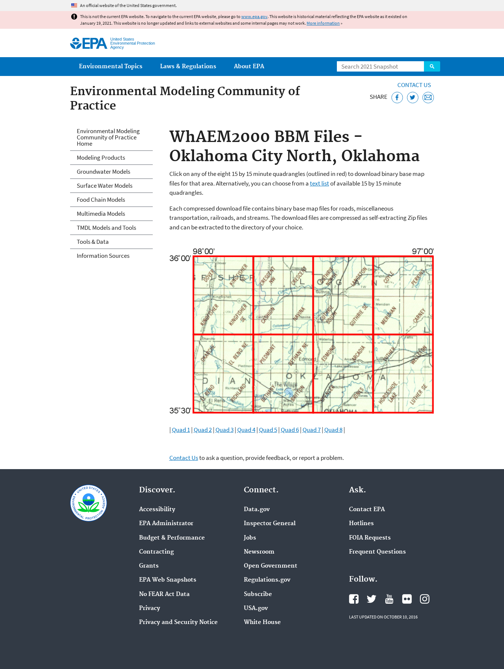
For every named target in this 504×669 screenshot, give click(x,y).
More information (323, 23)
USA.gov (256, 608)
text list (319, 183)
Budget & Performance (172, 538)
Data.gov (257, 509)
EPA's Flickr (407, 599)
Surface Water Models (104, 185)
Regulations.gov (267, 580)
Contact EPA (367, 509)
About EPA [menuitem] (249, 66)
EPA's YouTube (389, 599)
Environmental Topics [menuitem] (110, 66)
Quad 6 (290, 430)
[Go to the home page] (88, 43)
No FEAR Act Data (164, 594)
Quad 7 (312, 430)
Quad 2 (203, 430)
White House (262, 622)
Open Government (270, 566)
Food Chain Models (101, 199)
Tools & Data (93, 242)
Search (432, 66)
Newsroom (259, 552)
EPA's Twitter (371, 599)
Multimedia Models (101, 213)
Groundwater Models (103, 171)
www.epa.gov (254, 16)
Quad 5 (268, 430)
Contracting (156, 552)
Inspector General (270, 523)
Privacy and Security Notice (178, 622)
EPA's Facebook (354, 599)
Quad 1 (181, 430)
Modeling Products (101, 157)
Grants (149, 566)
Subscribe (258, 594)
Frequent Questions (377, 552)
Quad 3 (224, 430)
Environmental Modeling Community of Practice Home (108, 137)
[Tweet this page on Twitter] (412, 97)
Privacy (149, 608)
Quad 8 (333, 430)
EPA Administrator (166, 523)
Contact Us (414, 85)
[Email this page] (428, 97)
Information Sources (103, 256)
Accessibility (157, 509)
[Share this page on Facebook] (397, 97)
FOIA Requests (370, 538)
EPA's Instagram (424, 599)
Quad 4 (246, 430)
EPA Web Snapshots (167, 580)
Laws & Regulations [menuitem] (188, 66)
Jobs (250, 538)
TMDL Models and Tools (106, 227)
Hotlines (361, 523)
